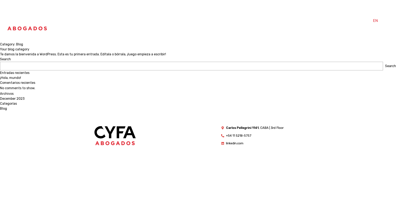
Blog (3, 108)
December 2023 (12, 99)
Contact (357, 20)
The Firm (296, 20)
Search (5, 59)
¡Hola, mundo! (10, 78)
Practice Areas (326, 20)
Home (276, 20)
